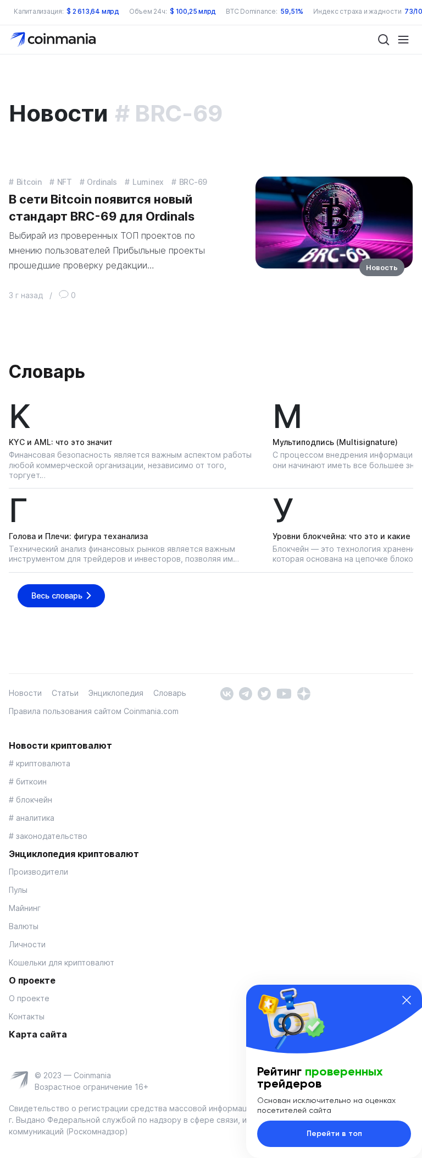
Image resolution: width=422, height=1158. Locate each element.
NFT (64, 181)
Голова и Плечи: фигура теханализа (78, 536)
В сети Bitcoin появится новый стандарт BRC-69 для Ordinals (102, 207)
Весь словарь (56, 595)
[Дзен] (303, 693)
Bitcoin (29, 181)
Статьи (65, 693)
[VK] (227, 693)
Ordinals (102, 181)
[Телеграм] (245, 693)
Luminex (148, 181)
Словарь (46, 371)
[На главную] (54, 38)
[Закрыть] (406, 1000)
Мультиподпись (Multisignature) (335, 442)
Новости (25, 693)
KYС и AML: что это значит (61, 442)
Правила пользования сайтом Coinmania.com (94, 711)
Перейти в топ (334, 1133)
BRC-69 (193, 181)
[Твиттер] (264, 693)
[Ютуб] (284, 693)
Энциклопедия (115, 693)
